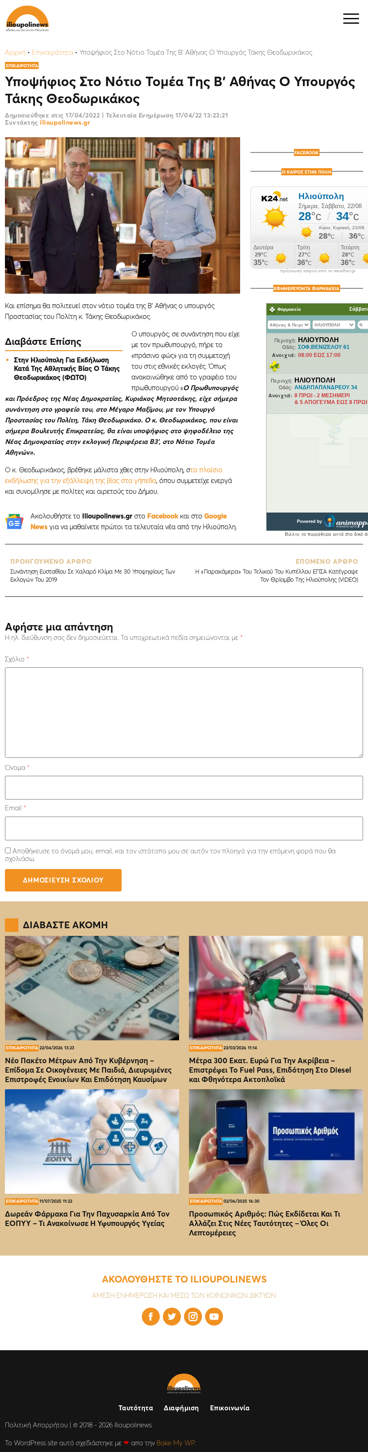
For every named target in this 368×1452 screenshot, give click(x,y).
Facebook (162, 516)
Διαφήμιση (181, 1408)
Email (15, 808)
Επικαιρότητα (52, 52)
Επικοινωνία (230, 1408)
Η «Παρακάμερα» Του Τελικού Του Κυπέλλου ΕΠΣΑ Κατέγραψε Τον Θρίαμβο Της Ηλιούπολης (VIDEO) (276, 570)
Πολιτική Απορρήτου (36, 1425)
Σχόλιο (17, 659)
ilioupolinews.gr (65, 122)
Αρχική (15, 52)
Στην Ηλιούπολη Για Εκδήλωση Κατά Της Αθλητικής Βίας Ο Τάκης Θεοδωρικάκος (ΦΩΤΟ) (67, 369)
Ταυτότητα (135, 1408)
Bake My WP (176, 1443)
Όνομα (17, 767)
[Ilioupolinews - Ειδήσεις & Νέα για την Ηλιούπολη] (27, 18)
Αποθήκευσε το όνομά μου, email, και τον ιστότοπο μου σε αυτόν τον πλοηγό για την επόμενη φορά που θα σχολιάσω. (170, 855)
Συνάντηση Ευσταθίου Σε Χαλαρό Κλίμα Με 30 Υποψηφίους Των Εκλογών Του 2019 (92, 570)
